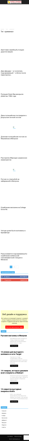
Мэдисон (4, 425)
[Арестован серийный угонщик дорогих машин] (14, 41)
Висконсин (4, 418)
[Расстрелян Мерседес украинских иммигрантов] (14, 149)
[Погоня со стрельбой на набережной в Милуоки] (14, 170)
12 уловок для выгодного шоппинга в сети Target (12, 353)
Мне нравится (23, 276)
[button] (27, 2)
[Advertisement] (15, 16)
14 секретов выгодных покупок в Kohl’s (11, 390)
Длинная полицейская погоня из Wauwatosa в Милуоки (14, 138)
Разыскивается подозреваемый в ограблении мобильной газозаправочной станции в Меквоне (14, 257)
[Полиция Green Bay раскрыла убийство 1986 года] (14, 85)
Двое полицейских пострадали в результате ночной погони (13, 116)
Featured (4, 411)
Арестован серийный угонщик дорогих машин (12, 51)
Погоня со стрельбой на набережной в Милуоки (10, 180)
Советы (4, 427)
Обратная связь (18, 436)
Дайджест (4, 420)
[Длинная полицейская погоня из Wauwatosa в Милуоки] (14, 128)
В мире (3, 415)
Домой (2, 29)
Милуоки (4, 422)
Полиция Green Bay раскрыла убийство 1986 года (12, 95)
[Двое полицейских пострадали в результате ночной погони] (14, 106)
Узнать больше (14, 345)
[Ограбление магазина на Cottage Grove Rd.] (14, 195)
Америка (4, 413)
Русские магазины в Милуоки (14, 336)
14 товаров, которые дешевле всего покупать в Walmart (14, 372)
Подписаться (23, 280)
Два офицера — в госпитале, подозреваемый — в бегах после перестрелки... (13, 73)
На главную (10, 436)
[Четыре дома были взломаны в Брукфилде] (14, 221)
